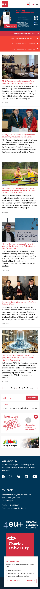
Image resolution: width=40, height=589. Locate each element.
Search (33, 4)
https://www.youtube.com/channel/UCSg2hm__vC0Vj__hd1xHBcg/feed (35, 476)
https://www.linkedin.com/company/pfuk (26, 476)
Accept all (31, 581)
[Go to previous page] (2, 388)
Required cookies (14, 570)
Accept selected (13, 580)
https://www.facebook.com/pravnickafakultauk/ (3, 476)
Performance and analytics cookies (21, 573)
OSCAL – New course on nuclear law (15, 408)
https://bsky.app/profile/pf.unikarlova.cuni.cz (19, 476)
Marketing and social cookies (18, 576)
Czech (28, 4)
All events (32, 398)
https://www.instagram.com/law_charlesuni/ (10, 476)
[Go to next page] (38, 388)
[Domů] (5, 4)
